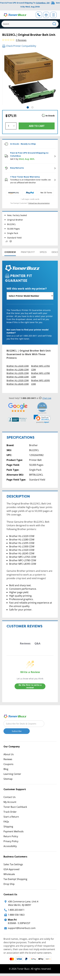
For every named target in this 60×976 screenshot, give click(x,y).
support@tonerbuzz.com (22, 928)
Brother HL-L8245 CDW (18, 384)
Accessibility (10, 846)
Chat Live (46, 398)
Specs (43, 252)
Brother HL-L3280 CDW (18, 369)
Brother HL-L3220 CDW (18, 366)
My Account (9, 802)
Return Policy (10, 836)
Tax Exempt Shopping (15, 879)
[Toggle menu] (53, 15)
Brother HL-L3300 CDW (18, 376)
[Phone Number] (39, 15)
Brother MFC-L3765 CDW (40, 368)
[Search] (54, 24)
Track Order (10, 811)
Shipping (8, 826)
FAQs (6, 821)
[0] (46, 15)
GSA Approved (11, 869)
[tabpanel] (30, 78)
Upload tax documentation (39, 203)
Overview (10, 252)
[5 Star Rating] (18, 407)
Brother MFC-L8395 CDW (40, 382)
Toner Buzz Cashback (15, 806)
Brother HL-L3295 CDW (18, 373)
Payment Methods (13, 831)
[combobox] (30, 24)
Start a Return (11, 816)
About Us (8, 754)
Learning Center (12, 774)
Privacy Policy (10, 841)
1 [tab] (28, 107)
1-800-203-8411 (16, 909)
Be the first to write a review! (30, 686)
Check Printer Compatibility (21, 46)
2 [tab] (32, 107)
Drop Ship (9, 884)
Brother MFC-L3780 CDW (40, 375)
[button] (42, 419)
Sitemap (8, 778)
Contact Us (9, 797)
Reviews (7, 759)
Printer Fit (28, 252)
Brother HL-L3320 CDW (18, 380)
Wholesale (9, 874)
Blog (5, 769)
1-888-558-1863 (16, 914)
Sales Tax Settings (13, 864)
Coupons (8, 764)
